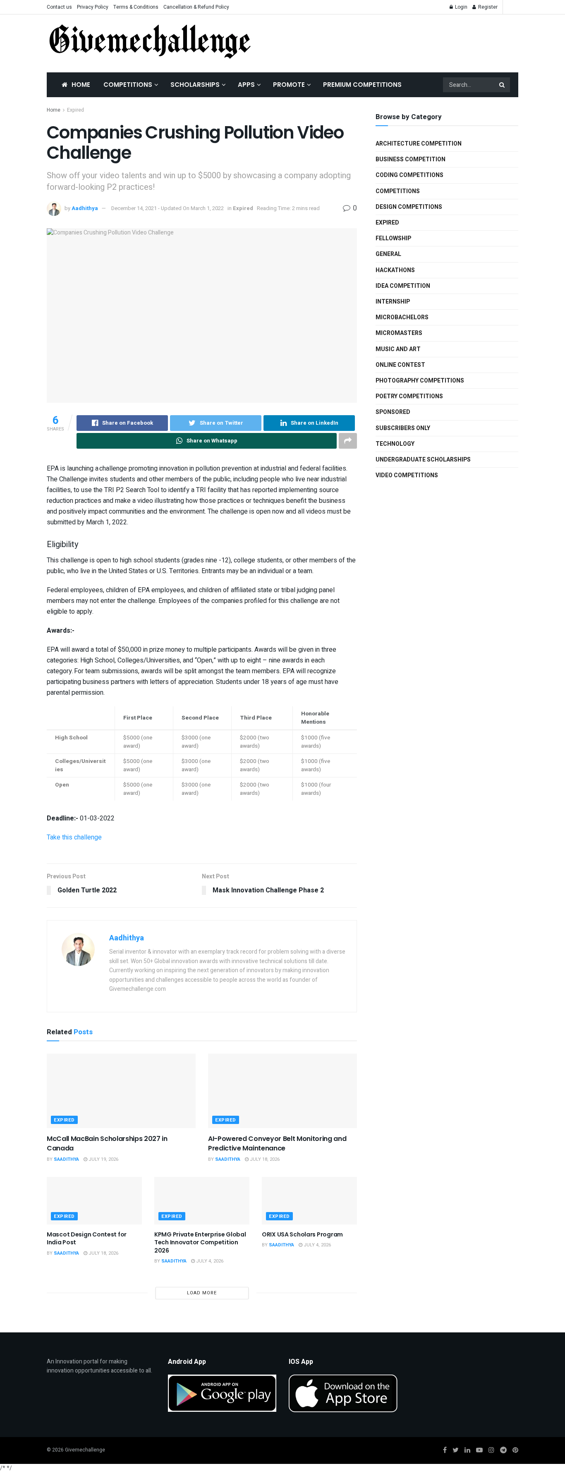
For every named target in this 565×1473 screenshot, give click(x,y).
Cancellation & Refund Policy (196, 7)
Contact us (59, 7)
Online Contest (400, 365)
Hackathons (395, 270)
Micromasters (399, 333)
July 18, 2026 (264, 1159)
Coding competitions (409, 175)
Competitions (127, 84)
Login (460, 7)
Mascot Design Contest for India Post (87, 1238)
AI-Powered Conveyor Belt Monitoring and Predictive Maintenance (277, 1143)
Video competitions (407, 475)
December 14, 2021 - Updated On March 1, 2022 (167, 208)
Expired (75, 110)
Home (81, 84)
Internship (393, 301)
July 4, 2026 (209, 1261)
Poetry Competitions (409, 396)
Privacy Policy (92, 7)
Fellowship (393, 238)
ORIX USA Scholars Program (302, 1234)
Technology (395, 444)
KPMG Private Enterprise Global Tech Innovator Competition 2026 (200, 1242)
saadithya (66, 1159)
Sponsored (393, 412)
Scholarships (195, 84)
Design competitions (409, 207)
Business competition (410, 159)
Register (487, 7)
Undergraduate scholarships (423, 459)
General (388, 254)
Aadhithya (85, 208)
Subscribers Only (403, 428)
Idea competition (403, 286)
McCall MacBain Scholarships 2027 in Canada (107, 1143)
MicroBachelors (402, 317)
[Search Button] (502, 84)
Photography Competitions (420, 380)
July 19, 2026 (102, 1159)
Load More (202, 1292)
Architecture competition (419, 143)
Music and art (398, 349)
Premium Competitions (362, 84)
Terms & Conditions (135, 7)
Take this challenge (74, 837)
